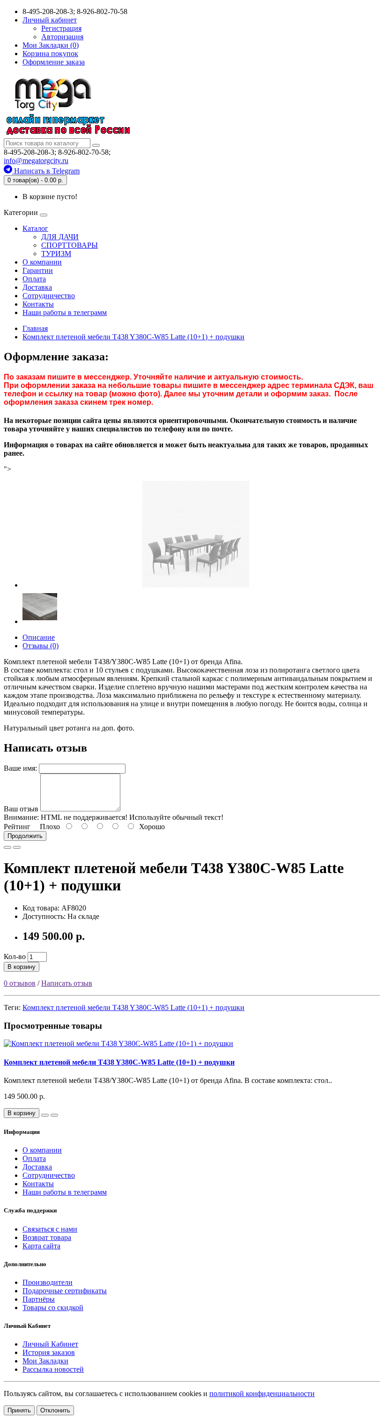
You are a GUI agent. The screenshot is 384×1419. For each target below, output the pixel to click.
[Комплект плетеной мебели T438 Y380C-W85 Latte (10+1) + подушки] (195, 585)
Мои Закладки (45, 1361)
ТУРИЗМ (56, 254)
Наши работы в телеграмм (64, 312)
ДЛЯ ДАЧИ (60, 237)
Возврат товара (46, 1237)
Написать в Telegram (46, 171)
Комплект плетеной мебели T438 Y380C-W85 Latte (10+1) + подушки (133, 1007)
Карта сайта (41, 1246)
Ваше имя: (20, 768)
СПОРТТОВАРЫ (69, 245)
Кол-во (15, 956)
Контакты (38, 304)
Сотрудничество (48, 296)
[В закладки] (7, 847)
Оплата (34, 279)
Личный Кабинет (50, 1344)
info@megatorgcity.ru (36, 161)
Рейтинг (17, 827)
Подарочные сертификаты (64, 1291)
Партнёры (38, 1299)
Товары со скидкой (52, 1308)
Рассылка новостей (53, 1369)
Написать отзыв (66, 983)
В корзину (21, 966)
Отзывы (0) (40, 646)
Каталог (35, 228)
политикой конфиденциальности (262, 1394)
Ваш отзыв (21, 809)
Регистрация (61, 28)
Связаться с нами (49, 1229)
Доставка (37, 287)
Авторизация (62, 37)
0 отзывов (20, 983)
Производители (47, 1282)
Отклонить (55, 1410)
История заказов (48, 1352)
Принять (19, 1410)
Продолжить (25, 835)
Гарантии (37, 270)
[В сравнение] (17, 847)
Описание (38, 637)
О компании (42, 262)
